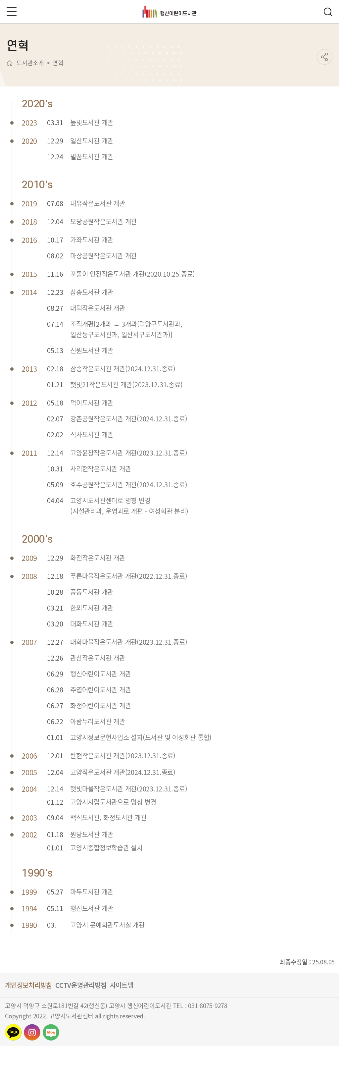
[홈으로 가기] (10, 63)
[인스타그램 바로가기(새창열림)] (32, 1032)
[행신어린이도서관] (170, 11)
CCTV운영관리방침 (81, 985)
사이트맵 (121, 985)
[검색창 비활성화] (327, 12)
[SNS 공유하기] (324, 57)
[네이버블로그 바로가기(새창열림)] (51, 1032)
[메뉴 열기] (11, 12)
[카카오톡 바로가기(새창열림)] (13, 1032)
